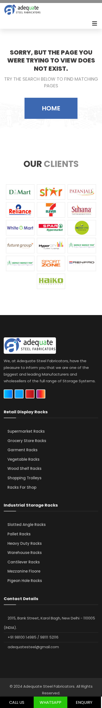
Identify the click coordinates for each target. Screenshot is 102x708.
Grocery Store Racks (26, 440)
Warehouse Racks (24, 552)
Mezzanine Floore (23, 571)
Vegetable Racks (23, 459)
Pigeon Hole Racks (24, 580)
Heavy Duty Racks (24, 543)
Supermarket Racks (26, 431)
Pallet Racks (19, 534)
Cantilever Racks (23, 562)
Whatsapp (50, 702)
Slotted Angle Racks (26, 524)
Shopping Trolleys (24, 478)
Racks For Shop (21, 487)
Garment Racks (22, 449)
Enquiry (84, 702)
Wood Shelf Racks (24, 468)
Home (51, 108)
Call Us (16, 702)
